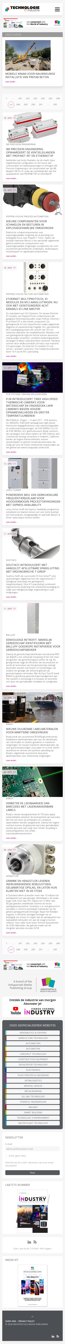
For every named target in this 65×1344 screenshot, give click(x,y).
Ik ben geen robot (17, 1155)
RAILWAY (33, 1107)
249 (25, 104)
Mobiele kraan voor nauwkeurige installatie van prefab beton (30, 75)
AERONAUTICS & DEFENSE (33, 1032)
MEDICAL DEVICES (33, 1085)
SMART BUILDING (33, 1112)
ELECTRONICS (33, 1069)
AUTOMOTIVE (33, 1048)
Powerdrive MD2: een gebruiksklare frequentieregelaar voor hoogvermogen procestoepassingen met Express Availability (33, 500)
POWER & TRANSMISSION (33, 1101)
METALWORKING (33, 1091)
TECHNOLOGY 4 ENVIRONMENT (33, 1117)
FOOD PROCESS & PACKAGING (33, 1075)
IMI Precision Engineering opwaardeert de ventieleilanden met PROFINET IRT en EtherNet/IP (30, 152)
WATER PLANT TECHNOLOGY (33, 1123)
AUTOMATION (33, 1043)
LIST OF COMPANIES (15, 1327)
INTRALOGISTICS (33, 1080)
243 (35, 98)
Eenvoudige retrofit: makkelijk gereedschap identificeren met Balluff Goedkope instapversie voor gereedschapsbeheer (33, 645)
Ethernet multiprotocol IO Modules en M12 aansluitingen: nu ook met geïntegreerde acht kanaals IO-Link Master (32, 304)
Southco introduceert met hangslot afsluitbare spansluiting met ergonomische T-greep (32, 568)
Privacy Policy (26, 1321)
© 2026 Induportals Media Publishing (26, 1324)
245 (50, 98)
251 (40, 104)
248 (18, 104)
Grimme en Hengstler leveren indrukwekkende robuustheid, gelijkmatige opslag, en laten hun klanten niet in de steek (31, 886)
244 (43, 98)
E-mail (8, 1144)
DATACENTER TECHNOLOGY (33, 1064)
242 (27, 98)
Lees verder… (11, 81)
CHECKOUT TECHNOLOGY (33, 1053)
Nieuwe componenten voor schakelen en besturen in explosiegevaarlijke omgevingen (29, 224)
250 (33, 104)
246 (58, 98)
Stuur (32, 1172)
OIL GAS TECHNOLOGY (33, 1096)
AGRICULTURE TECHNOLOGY (33, 1038)
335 (55, 104)
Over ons (10, 1321)
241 (20, 98)
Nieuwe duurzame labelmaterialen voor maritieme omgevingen (32, 730)
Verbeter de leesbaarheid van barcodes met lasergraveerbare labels (29, 806)
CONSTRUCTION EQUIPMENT (33, 1059)
